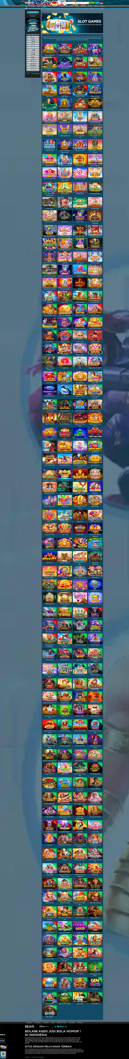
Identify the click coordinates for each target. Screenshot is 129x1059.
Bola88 (26, 1037)
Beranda (44, 12)
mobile (52, 1022)
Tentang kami (29, 1022)
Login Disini (33, 16)
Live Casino (60, 6)
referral (90, 6)
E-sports (39, 6)
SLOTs (44, 6)
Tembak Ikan (83, 6)
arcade (54, 6)
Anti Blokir (79, 1022)
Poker (71, 6)
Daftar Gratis (33, 12)
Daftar (97, 3)
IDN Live (49, 6)
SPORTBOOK (32, 6)
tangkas (76, 6)
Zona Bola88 (72, 1022)
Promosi (95, 6)
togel (66, 6)
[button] (102, 3)
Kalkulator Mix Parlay (61, 1022)
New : (26, 8)
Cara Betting (38, 1022)
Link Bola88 (46, 1022)
